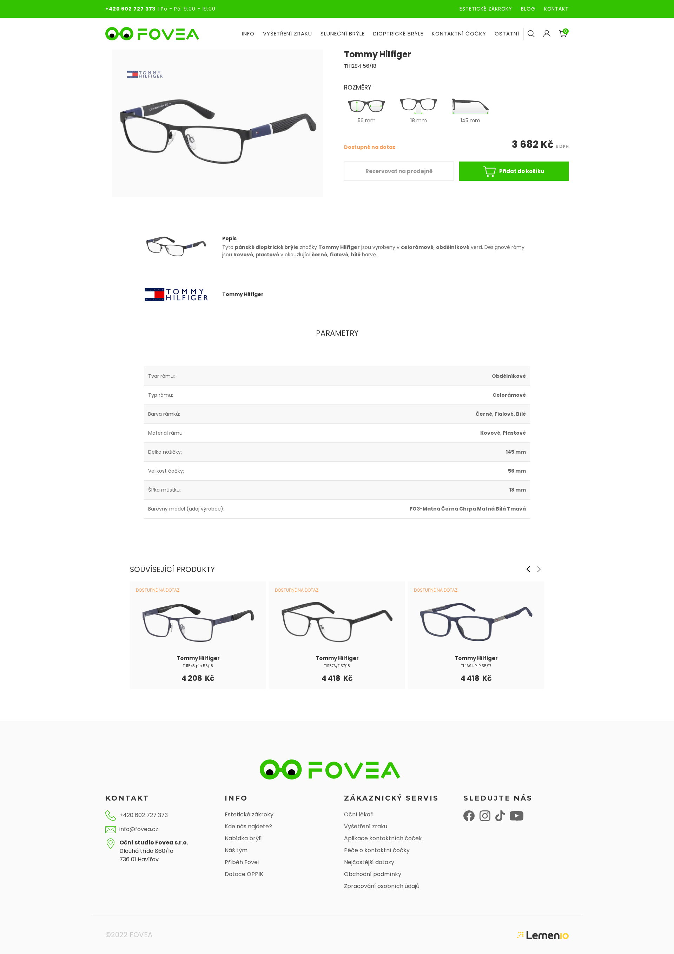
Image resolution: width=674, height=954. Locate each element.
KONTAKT (556, 8)
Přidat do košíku (521, 171)
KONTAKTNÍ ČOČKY (459, 33)
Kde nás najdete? (248, 826)
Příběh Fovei (242, 862)
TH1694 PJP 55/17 (476, 666)
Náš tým (236, 850)
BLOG (528, 8)
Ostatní (507, 33)
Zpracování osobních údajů (381, 886)
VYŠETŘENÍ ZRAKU (287, 33)
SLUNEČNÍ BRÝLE (343, 33)
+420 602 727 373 (130, 8)
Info (248, 33)
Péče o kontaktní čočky (377, 850)
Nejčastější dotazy (369, 862)
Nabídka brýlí (243, 838)
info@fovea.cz (138, 829)
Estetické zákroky (249, 814)
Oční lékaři (359, 814)
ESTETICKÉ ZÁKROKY (486, 8)
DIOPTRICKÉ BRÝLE (398, 33)
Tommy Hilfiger (198, 658)
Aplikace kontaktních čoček (383, 838)
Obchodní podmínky (372, 874)
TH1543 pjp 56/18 (198, 666)
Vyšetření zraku (365, 826)
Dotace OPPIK (244, 874)
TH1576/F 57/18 (337, 666)
